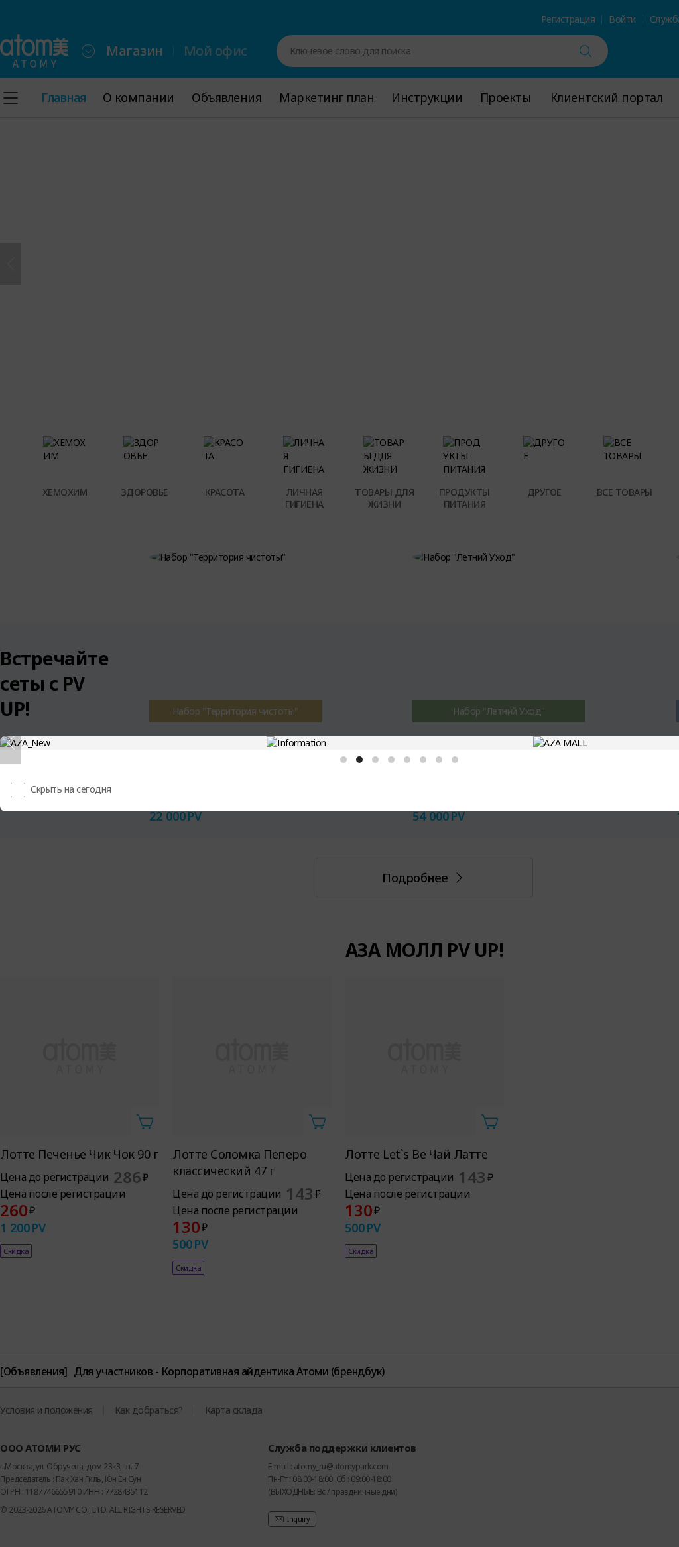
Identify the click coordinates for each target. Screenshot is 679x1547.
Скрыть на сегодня (71, 789)
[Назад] (10, 743)
